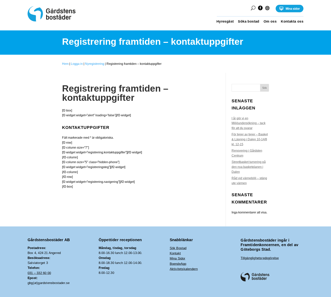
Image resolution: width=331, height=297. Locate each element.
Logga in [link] (77, 63)
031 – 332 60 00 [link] (39, 273)
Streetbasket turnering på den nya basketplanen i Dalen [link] (249, 166)
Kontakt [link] (175, 253)
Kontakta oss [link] (292, 21)
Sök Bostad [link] (178, 248)
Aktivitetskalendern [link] (184, 269)
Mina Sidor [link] (177, 258)
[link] (289, 11)
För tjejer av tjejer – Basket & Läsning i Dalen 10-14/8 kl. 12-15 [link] (250, 139)
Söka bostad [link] (248, 21)
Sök (264, 87)
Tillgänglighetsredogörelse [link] (260, 258)
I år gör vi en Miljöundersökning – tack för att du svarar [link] (248, 123)
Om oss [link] (270, 21)
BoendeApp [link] (178, 264)
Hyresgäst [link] (225, 21)
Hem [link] (65, 63)
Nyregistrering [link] (94, 63)
